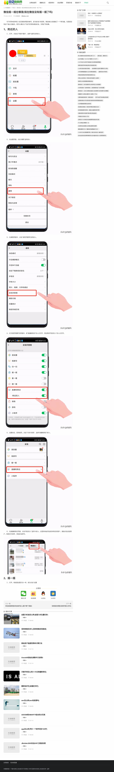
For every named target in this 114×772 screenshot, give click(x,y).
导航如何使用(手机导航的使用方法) (86, 75)
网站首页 (33, 2)
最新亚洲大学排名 (103, 72)
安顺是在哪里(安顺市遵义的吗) (61, 606)
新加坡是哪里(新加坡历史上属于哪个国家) (18, 606)
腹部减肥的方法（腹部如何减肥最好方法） (88, 129)
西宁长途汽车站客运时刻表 (101, 97)
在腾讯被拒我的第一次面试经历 (85, 97)
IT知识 (86, 3)
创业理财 (60, 3)
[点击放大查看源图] (38, 86)
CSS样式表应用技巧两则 (84, 68)
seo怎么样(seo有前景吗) (30, 700)
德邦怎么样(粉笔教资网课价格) (85, 81)
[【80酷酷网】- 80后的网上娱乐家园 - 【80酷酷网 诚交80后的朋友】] (13, 4)
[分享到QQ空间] (53, 593)
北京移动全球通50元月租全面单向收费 (87, 126)
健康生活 (42, 3)
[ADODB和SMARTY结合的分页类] (12, 719)
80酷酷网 (7, 8)
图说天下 (78, 3)
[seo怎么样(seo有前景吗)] (12, 705)
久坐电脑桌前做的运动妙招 (84, 103)
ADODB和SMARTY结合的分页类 (33, 715)
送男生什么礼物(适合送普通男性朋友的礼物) (88, 119)
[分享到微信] (23, 593)
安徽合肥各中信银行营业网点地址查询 (87, 113)
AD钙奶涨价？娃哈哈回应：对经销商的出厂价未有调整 (91, 87)
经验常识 (51, 3)
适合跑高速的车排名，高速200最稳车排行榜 (88, 110)
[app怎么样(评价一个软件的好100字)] (12, 733)
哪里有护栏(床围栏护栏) (29, 686)
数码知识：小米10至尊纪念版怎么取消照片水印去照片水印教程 (93, 91)
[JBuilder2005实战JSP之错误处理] (12, 747)
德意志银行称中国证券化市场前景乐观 (87, 65)
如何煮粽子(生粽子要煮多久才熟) (100, 68)
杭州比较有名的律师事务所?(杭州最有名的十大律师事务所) (92, 135)
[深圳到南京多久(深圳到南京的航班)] (12, 633)
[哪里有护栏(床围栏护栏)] (12, 690)
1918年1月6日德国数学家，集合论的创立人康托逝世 (90, 132)
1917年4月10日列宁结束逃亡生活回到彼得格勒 (89, 62)
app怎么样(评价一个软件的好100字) (34, 729)
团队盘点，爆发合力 (102, 56)
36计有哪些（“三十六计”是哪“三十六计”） (88, 59)
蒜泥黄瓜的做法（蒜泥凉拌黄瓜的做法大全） (89, 107)
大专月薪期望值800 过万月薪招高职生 (87, 72)
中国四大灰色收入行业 (83, 116)
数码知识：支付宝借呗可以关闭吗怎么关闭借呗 (89, 84)
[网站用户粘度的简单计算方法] (12, 647)
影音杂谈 (69, 3)
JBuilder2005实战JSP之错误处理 (33, 743)
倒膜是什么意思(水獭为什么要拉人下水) (87, 94)
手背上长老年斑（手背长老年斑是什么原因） (89, 78)
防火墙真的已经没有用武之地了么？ (86, 56)
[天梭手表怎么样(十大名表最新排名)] (12, 676)
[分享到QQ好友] (43, 593)
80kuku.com (25, 16)
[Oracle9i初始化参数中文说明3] (12, 662)
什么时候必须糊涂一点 (83, 123)
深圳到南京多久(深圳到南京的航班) (33, 629)
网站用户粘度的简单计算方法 (31, 643)
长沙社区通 (13, 762)
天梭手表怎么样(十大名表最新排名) (33, 672)
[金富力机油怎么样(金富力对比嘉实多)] (12, 619)
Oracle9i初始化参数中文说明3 (32, 657)
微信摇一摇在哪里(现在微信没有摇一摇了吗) (29, 8)
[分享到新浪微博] (33, 593)
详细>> (25, 617)
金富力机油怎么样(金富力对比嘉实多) (34, 614)
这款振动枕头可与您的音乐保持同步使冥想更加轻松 (90, 100)
